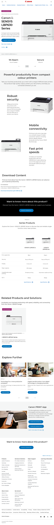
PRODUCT (27, 219)
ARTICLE (2, 379)
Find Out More (5, 392)
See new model (7, 346)
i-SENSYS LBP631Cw (30, 247)
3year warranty (7, 309)
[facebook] (40, 516)
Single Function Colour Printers (9, 14)
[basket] (2, 2)
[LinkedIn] (44, 516)
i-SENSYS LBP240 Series (9, 337)
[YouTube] (51, 516)
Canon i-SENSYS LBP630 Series (8, 54)
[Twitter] (47, 516)
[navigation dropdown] (51, 2)
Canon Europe (5, 516)
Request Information (26, 210)
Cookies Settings (44, 512)
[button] (19, 66)
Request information (9, 40)
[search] (6, 2)
